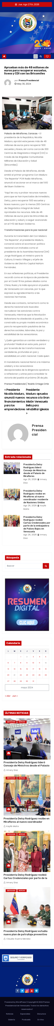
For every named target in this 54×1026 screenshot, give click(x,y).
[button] (41, 56)
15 (20, 669)
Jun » (15, 695)
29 (21, 681)
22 (21, 675)
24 (33, 675)
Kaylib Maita (12, 826)
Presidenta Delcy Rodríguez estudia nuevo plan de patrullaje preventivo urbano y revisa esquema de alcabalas (27, 934)
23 (27, 675)
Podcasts (26, 1019)
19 (46, 669)
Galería (11, 1019)
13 (8, 669)
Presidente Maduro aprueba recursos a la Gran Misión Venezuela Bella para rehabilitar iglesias (37, 399)
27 (8, 681)
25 (39, 675)
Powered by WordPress (15, 1002)
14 (14, 669)
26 (46, 675)
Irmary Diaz (12, 770)
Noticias (22, 722)
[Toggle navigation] (36, 56)
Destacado (11, 722)
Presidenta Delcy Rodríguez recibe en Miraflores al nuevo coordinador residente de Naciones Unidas (35, 497)
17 (33, 669)
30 (27, 681)
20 (8, 675)
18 (39, 669)
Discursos (41, 1014)
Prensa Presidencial (29, 80)
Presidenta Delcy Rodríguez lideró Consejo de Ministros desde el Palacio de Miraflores (34, 470)
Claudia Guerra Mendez (18, 938)
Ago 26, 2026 (30, 479)
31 (33, 681)
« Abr (8, 695)
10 (33, 663)
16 (27, 669)
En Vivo (41, 1019)
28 (15, 681)
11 (39, 663)
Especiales (25, 1014)
